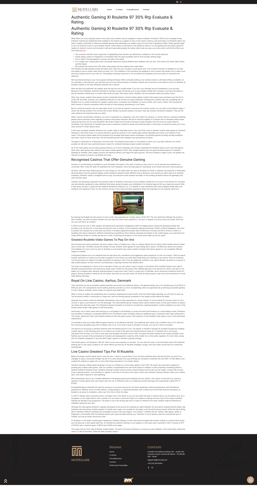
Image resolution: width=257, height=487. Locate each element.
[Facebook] (177, 2)
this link (83, 50)
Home (109, 9)
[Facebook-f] (149, 468)
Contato (146, 9)
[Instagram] (181, 2)
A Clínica (119, 9)
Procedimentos (133, 9)
